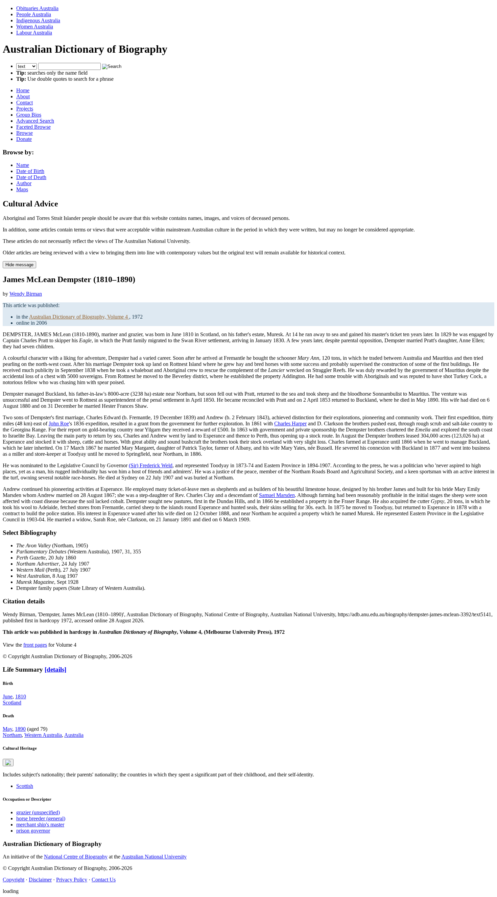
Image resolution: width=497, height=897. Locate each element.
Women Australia (34, 26)
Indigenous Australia (38, 20)
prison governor (33, 830)
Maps (22, 189)
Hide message (19, 264)
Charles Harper (290, 423)
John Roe (59, 423)
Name (22, 165)
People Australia (33, 14)
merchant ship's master (40, 824)
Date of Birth (30, 171)
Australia (74, 735)
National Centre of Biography (76, 856)
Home (22, 90)
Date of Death (31, 177)
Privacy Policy (71, 879)
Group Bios (28, 115)
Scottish (24, 786)
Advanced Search (35, 121)
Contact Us (104, 879)
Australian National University (154, 856)
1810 (20, 696)
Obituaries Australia (37, 8)
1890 (20, 729)
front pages (35, 645)
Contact (24, 102)
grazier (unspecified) (38, 812)
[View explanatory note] (8, 762)
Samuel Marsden (277, 495)
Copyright (13, 879)
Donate (24, 139)
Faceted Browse (33, 127)
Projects (24, 108)
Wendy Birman (25, 294)
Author (23, 183)
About (23, 96)
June (8, 696)
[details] (55, 669)
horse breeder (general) (40, 818)
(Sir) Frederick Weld (150, 465)
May (7, 729)
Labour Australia (34, 32)
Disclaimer (40, 879)
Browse (24, 133)
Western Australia (43, 735)
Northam (12, 735)
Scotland (12, 702)
